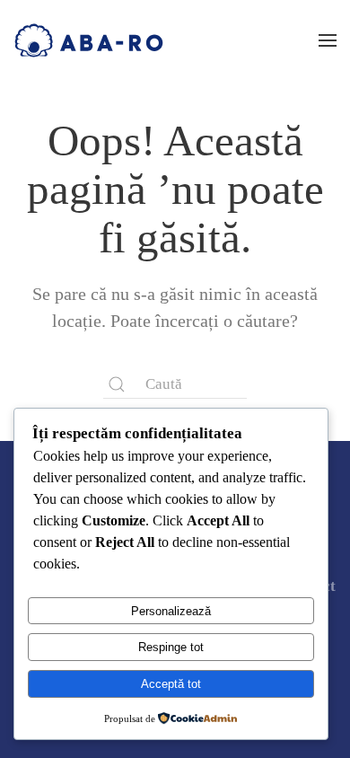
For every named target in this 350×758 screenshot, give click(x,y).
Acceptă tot (171, 684)
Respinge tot (171, 647)
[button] (328, 40)
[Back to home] (88, 40)
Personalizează (171, 611)
